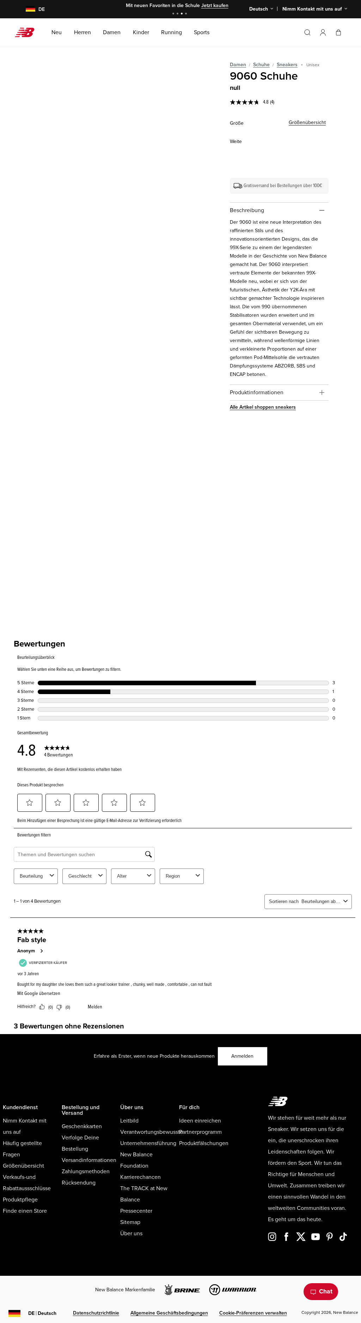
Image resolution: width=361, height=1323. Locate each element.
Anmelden (242, 1056)
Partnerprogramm (200, 1132)
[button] (323, 32)
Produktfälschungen (203, 1143)
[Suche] (307, 32)
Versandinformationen (89, 1160)
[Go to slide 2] (178, 14)
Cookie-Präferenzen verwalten (253, 1313)
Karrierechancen (140, 1177)
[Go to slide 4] (187, 14)
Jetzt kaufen (214, 5)
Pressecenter (136, 1210)
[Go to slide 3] (182, 14)
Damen (238, 65)
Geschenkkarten (82, 1126)
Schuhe (261, 65)
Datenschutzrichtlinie (96, 1313)
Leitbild (129, 1120)
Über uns (131, 1233)
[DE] (26, 9)
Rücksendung (79, 1182)
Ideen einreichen (200, 1120)
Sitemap (130, 1222)
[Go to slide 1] (174, 14)
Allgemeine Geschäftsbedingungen (169, 1313)
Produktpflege (20, 1199)
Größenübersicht (307, 122)
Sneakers (287, 65)
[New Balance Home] (27, 32)
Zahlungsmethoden (86, 1171)
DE (42, 1313)
